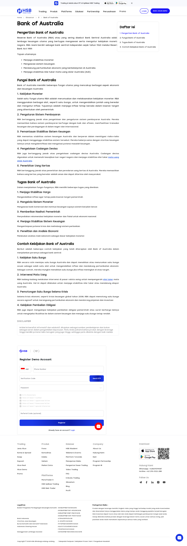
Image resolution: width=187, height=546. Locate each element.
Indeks (44, 457)
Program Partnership (102, 461)
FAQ (67, 474)
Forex (44, 448)
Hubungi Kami (98, 453)
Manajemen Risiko (73, 461)
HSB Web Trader (48, 488)
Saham (45, 461)
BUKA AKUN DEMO (160, 11)
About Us (97, 448)
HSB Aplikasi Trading (50, 484)
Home (19, 17)
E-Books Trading (73, 478)
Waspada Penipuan (66, 541)
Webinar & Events (73, 453)
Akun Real (21, 465)
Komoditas (46, 453)
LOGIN (144, 11)
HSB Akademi (71, 448)
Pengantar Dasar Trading (77, 465)
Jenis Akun (21, 448)
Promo (122, 11)
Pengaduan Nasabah (102, 541)
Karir (95, 457)
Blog (68, 486)
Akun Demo (22, 469)
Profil (68, 490)
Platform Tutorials (74, 457)
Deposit (20, 461)
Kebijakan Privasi (81, 541)
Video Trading (72, 469)
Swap (19, 457)
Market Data (47, 465)
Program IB (97, 465)
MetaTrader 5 (47, 480)
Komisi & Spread (24, 453)
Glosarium (30, 17)
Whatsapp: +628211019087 (150, 469)
